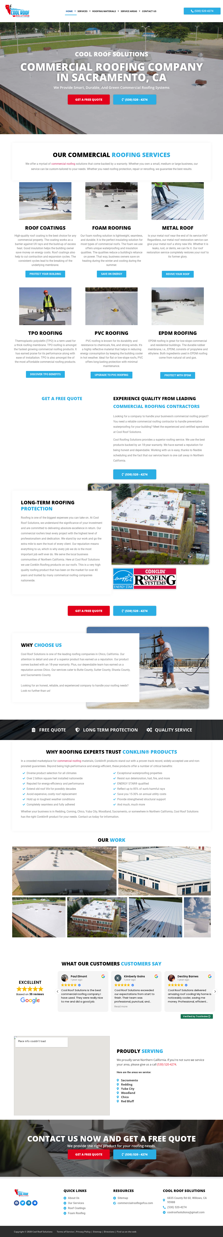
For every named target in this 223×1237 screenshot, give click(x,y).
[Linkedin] (28, 1203)
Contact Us (149, 11)
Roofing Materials (104, 11)
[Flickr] (34, 1203)
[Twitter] (22, 1203)
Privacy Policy (83, 1231)
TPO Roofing (45, 333)
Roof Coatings (45, 227)
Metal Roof (177, 227)
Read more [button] (67, 1006)
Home (69, 11)
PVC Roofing (111, 333)
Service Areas (129, 11)
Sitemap (97, 1231)
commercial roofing (63, 163)
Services (82, 11)
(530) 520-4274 (166, 1064)
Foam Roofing (111, 227)
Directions (109, 1231)
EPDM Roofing (178, 333)
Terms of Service (65, 1231)
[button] (215, 991)
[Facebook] (16, 1203)
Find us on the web (126, 1231)
